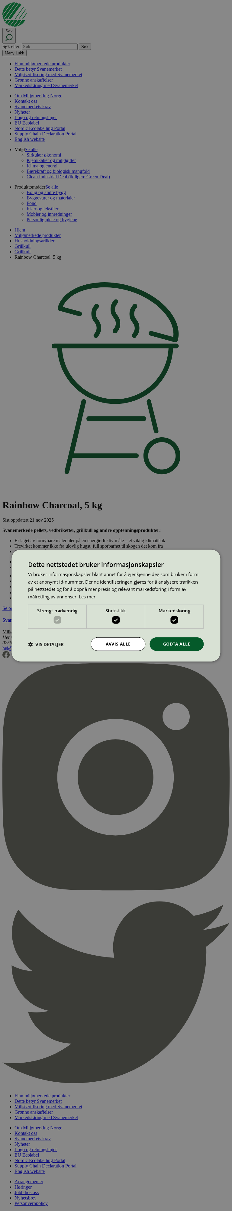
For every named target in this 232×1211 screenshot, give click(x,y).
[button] (46, 644)
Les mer (87, 597)
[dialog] (115, 605)
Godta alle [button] (176, 644)
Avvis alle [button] (118, 644)
